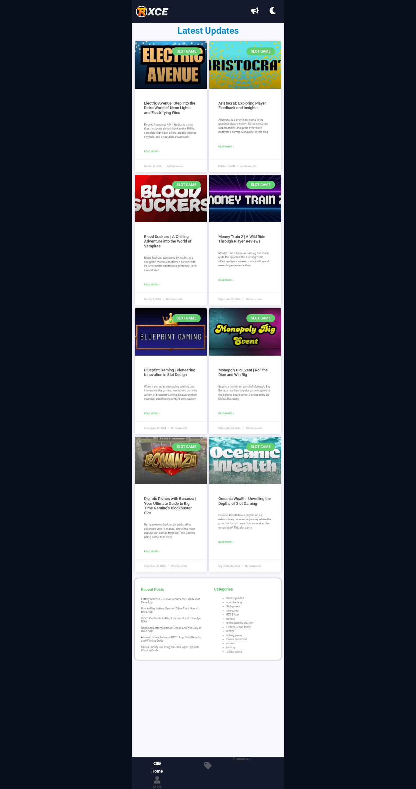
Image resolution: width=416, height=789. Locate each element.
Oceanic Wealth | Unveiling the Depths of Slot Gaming (244, 501)
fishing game (234, 635)
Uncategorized (235, 598)
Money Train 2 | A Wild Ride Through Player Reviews (241, 239)
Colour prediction (236, 639)
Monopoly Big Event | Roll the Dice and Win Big (243, 372)
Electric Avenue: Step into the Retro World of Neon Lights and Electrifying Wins (169, 108)
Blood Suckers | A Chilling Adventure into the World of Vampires (168, 241)
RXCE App (232, 614)
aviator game (234, 651)
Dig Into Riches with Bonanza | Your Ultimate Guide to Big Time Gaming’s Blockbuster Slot (170, 505)
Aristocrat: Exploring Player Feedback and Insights (242, 105)
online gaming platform (240, 622)
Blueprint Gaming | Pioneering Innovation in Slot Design (169, 372)
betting (230, 647)
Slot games (233, 606)
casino (230, 643)
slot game (232, 610)
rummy (230, 618)
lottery (230, 630)
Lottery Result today (238, 627)
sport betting (234, 602)
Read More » (152, 151)
